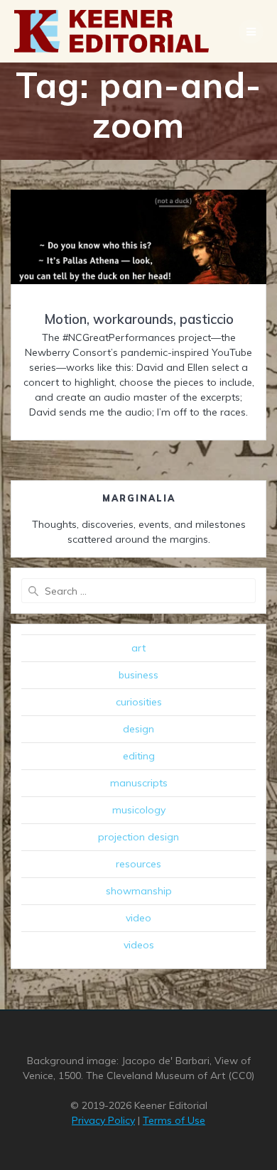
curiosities (139, 701)
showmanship (139, 890)
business (138, 674)
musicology (138, 809)
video (138, 917)
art (138, 647)
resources (138, 863)
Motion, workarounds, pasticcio (139, 319)
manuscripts (139, 782)
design (138, 728)
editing (139, 755)
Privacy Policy (103, 1120)
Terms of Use (174, 1120)
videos (139, 944)
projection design (138, 836)
